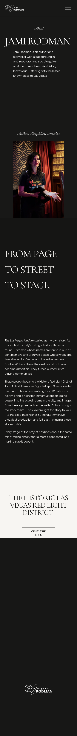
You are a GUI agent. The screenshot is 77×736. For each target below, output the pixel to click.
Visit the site (38, 533)
